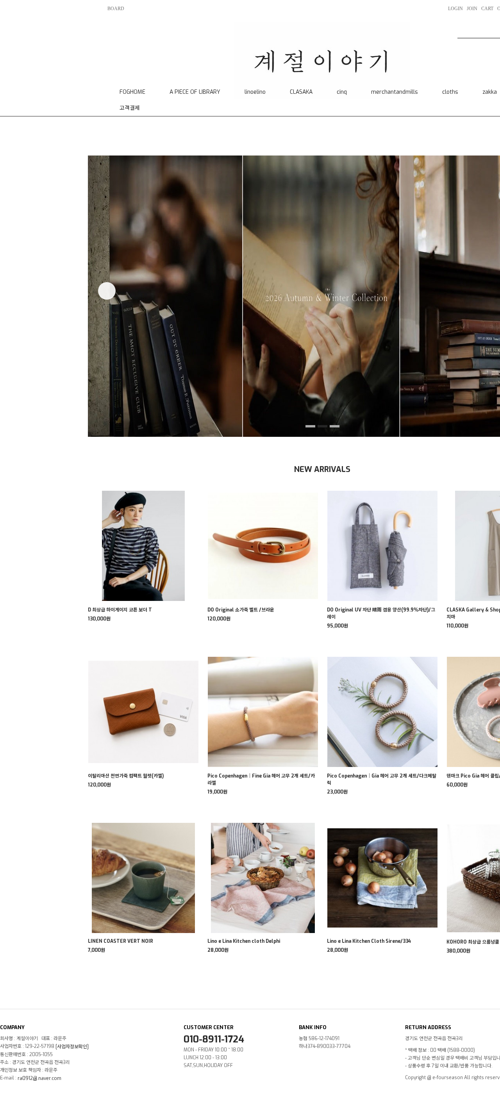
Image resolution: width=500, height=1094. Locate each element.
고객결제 (130, 108)
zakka (489, 92)
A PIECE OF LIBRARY (195, 92)
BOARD (115, 8)
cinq (342, 92)
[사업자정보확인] (72, 1047)
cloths (450, 92)
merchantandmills (394, 92)
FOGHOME (132, 92)
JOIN (472, 8)
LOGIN (455, 8)
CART (487, 8)
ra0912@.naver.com (39, 1078)
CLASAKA (301, 92)
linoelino (255, 92)
